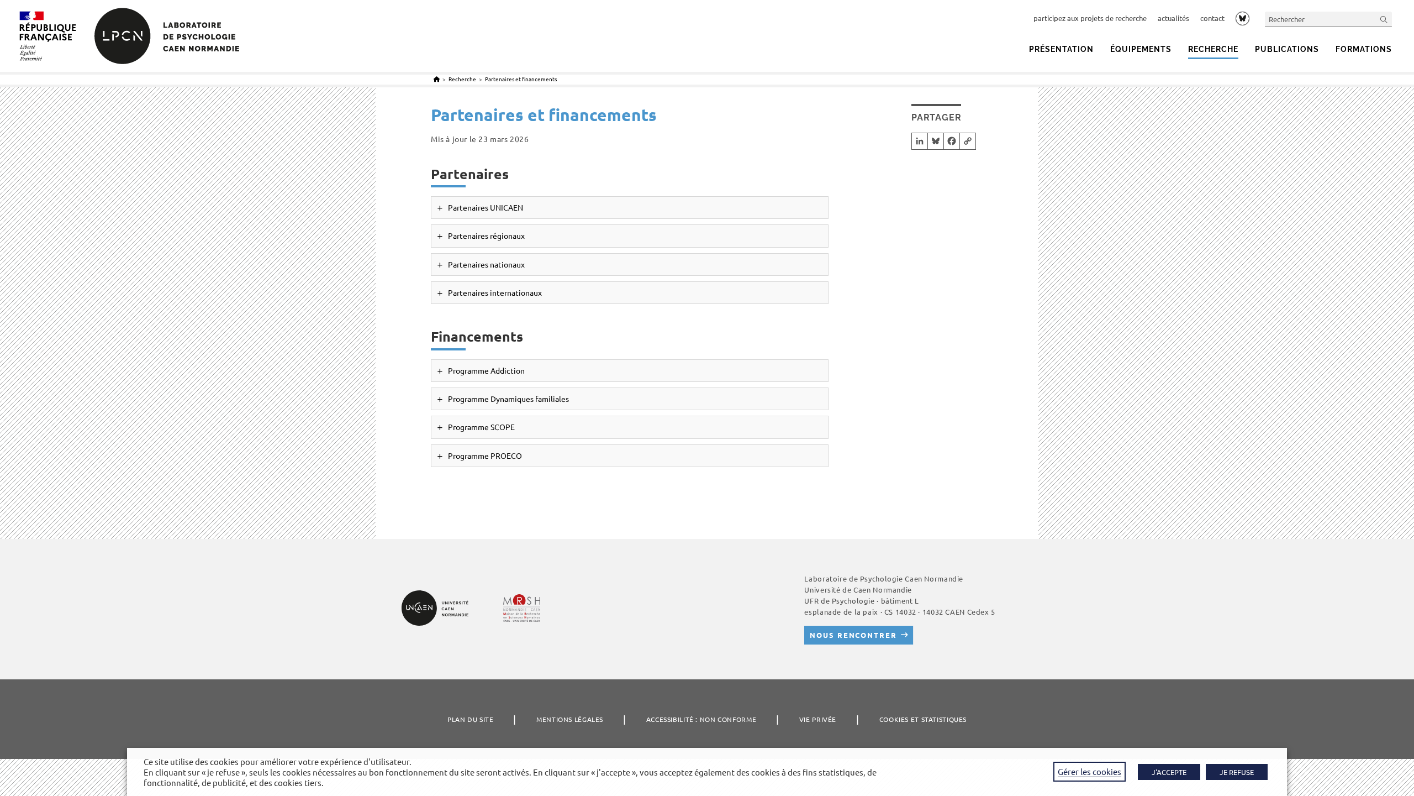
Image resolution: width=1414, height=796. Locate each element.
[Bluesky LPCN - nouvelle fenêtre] (1242, 18)
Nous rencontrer (853, 635)
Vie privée (817, 719)
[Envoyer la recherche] (1384, 19)
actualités (1173, 18)
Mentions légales (569, 719)
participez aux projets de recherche (1090, 18)
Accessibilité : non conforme (701, 719)
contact (1212, 18)
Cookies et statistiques (923, 719)
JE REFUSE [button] (1237, 772)
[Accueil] (437, 79)
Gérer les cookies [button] (1089, 771)
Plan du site (470, 719)
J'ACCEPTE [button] (1169, 772)
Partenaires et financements (521, 79)
